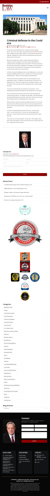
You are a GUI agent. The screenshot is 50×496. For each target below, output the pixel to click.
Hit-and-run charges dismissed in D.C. (14, 200)
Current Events (7, 325)
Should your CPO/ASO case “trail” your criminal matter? (18, 196)
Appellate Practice (8, 307)
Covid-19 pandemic (12, 47)
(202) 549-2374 (15, 154)
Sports (5, 394)
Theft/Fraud (6, 397)
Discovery (6, 334)
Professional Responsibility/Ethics (12, 385)
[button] (48, 8)
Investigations (7, 358)
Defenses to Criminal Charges (11, 331)
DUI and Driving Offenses (10, 343)
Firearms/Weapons (8, 349)
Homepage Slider (8, 352)
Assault (5, 310)
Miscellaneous (7, 373)
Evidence (6, 346)
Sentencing (6, 388)
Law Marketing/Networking (10, 364)
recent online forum (35, 51)
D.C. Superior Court (23, 47)
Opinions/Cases (7, 376)
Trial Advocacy (7, 400)
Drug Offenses (7, 340)
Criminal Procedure (8, 322)
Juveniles (6, 361)
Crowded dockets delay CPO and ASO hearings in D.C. (18, 184)
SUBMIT (25, 174)
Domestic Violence (8, 337)
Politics (5, 382)
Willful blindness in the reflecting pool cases (15, 188)
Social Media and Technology (11, 391)
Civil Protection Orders (9, 313)
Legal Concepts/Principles (10, 370)
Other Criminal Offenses (9, 379)
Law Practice (32, 47)
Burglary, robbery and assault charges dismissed (16, 192)
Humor (5, 355)
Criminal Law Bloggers (9, 319)
